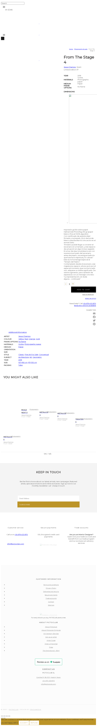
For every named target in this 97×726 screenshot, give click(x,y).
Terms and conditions (51, 585)
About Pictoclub (51, 627)
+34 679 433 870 (89, 303)
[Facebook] (94, 317)
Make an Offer (90, 298)
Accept (24, 723)
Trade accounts (51, 598)
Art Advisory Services (51, 634)
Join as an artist (51, 637)
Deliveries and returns (51, 591)
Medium (67, 84)
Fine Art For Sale (31, 354)
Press (51, 647)
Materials (68, 80)
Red (26, 339)
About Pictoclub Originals (51, 630)
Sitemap (51, 605)
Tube (20, 365)
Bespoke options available (85, 305)
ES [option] (11, 10)
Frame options (68, 87)
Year (66, 76)
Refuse (34, 723)
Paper (20, 347)
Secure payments (51, 595)
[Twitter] (94, 320)
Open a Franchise (51, 644)
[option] (11, 10)
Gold (38, 339)
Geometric (37, 357)
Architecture (23, 357)
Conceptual (44, 354)
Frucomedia (35, 709)
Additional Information (18, 332)
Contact (51, 602)
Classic (21, 354)
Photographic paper (33, 344)
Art (31, 357)
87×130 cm (32, 362)
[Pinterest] (94, 324)
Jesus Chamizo (70, 67)
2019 (20, 360)
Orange (32, 339)
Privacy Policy (51, 588)
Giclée (21, 344)
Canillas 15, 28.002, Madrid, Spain (48, 677)
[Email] (94, 313)
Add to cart (83, 290)
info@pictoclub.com (15, 544)
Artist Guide (51, 640)
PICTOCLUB (13, 709)
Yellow (21, 339)
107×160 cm (23, 362)
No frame (22, 342)
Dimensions (69, 92)
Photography (16, 436)
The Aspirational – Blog (51, 651)
